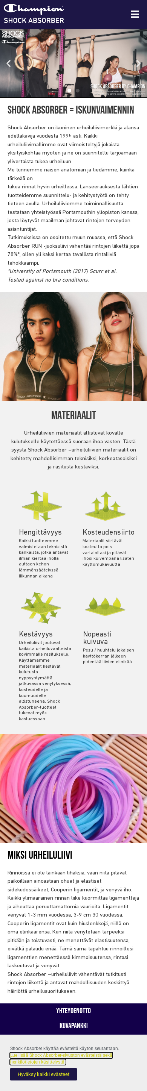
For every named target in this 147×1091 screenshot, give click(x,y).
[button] (8, 63)
